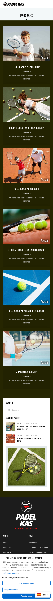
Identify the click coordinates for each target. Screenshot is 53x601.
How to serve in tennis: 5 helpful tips (31, 439)
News (20, 423)
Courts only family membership (26, 127)
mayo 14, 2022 (31, 423)
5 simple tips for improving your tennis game (31, 427)
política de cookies (10, 573)
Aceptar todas (26, 596)
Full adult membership (26, 188)
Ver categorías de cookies (16, 577)
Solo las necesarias (26, 583)
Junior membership (26, 371)
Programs (26, 71)
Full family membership (27, 66)
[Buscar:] (26, 410)
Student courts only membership (26, 249)
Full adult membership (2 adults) (26, 310)
